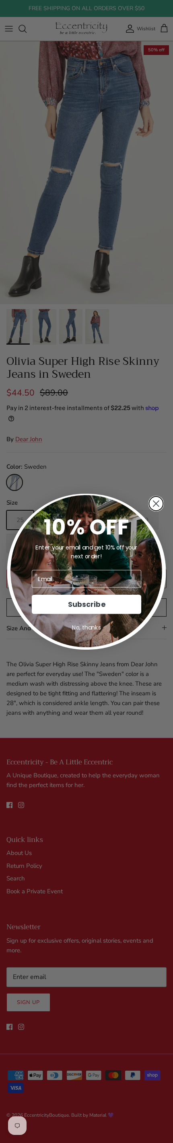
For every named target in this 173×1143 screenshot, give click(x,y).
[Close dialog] (156, 503)
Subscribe (86, 604)
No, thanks (86, 627)
